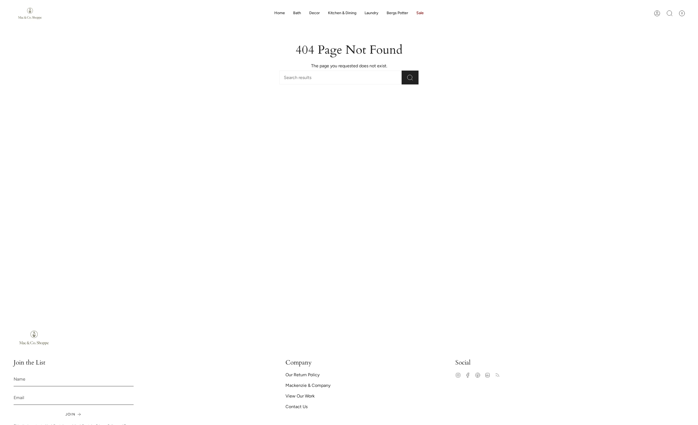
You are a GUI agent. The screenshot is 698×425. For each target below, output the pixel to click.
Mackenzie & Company (307, 385)
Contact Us (296, 406)
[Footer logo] (34, 337)
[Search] (410, 77)
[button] (314, 13)
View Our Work (300, 396)
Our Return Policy (302, 374)
